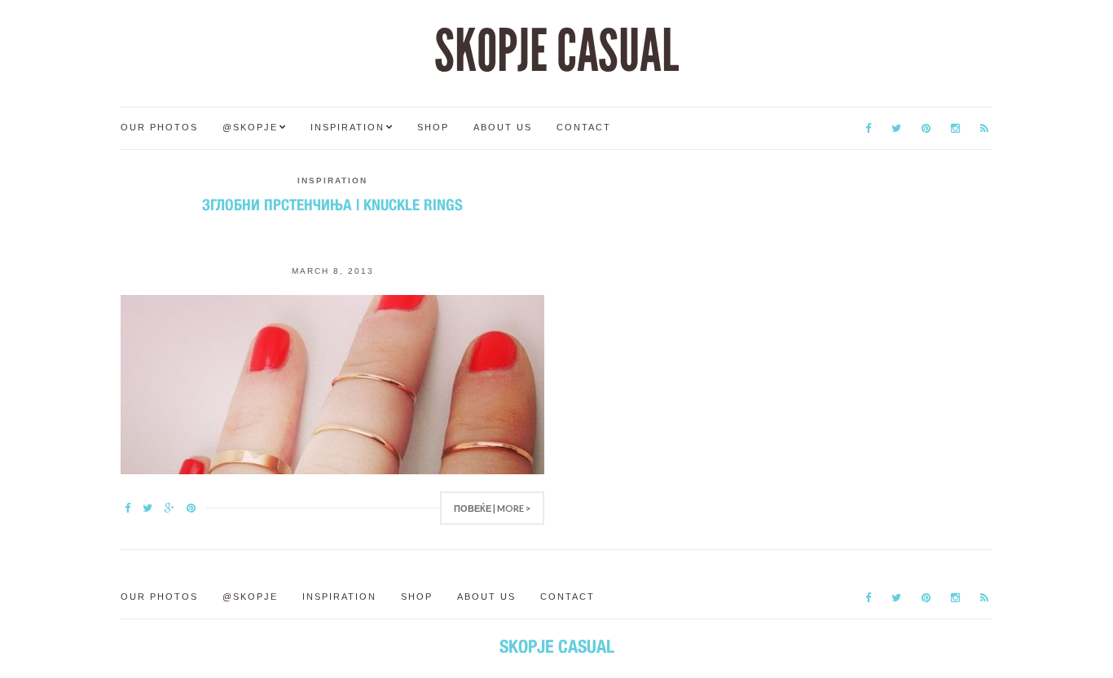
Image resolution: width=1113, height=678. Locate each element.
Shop (433, 127)
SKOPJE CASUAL (556, 51)
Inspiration (347, 127)
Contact (583, 127)
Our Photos (159, 127)
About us (502, 127)
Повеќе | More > (492, 508)
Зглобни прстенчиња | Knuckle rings (332, 205)
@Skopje (250, 127)
